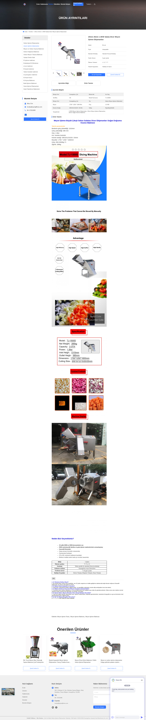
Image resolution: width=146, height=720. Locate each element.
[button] (25, 651)
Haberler (25, 697)
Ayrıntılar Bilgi (63, 83)
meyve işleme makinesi (77, 616)
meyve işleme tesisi (63, 616)
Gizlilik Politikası (31, 718)
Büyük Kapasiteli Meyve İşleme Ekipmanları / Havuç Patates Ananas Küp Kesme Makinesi (60, 661)
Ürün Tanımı (88, 83)
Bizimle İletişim (65, 4)
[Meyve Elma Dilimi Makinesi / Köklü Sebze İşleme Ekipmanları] (86, 647)
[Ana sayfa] (25, 4)
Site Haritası (40, 718)
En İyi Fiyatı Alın (96, 74)
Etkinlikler (57, 4)
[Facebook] (56, 708)
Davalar (24, 700)
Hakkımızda (44, 4)
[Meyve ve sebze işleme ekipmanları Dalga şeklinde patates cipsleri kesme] (112, 647)
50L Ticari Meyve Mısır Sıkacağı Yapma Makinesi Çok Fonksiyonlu (33, 661)
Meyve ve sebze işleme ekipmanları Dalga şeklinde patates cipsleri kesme (111, 661)
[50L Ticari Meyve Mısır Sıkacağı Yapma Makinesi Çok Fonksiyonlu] (34, 647)
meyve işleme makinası (92, 616)
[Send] (141, 717)
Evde (38, 4)
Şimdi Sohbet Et (77, 4)
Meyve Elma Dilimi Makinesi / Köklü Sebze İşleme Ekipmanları (85, 661)
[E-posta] (25, 114)
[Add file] (112, 717)
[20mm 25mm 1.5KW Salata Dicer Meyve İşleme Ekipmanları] (69, 52)
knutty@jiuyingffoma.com (34, 107)
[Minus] (142, 680)
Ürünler (50, 4)
